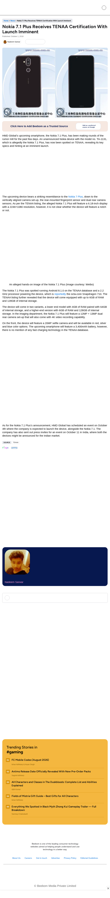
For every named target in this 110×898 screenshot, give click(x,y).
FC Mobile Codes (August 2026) (30, 759)
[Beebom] (13, 7)
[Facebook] (33, 42)
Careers (28, 858)
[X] (37, 42)
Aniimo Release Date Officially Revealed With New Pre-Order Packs (51, 771)
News (12, 21)
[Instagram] (45, 871)
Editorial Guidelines (89, 858)
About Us (16, 858)
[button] (97, 8)
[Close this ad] (108, 888)
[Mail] (64, 871)
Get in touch (41, 858)
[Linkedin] (58, 871)
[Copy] (42, 42)
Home (6, 21)
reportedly (60, 294)
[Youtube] (51, 871)
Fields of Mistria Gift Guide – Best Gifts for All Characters (45, 796)
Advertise (55, 858)
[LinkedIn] (28, 42)
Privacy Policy (70, 858)
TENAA (15, 442)
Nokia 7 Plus (75, 196)
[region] (55, 894)
